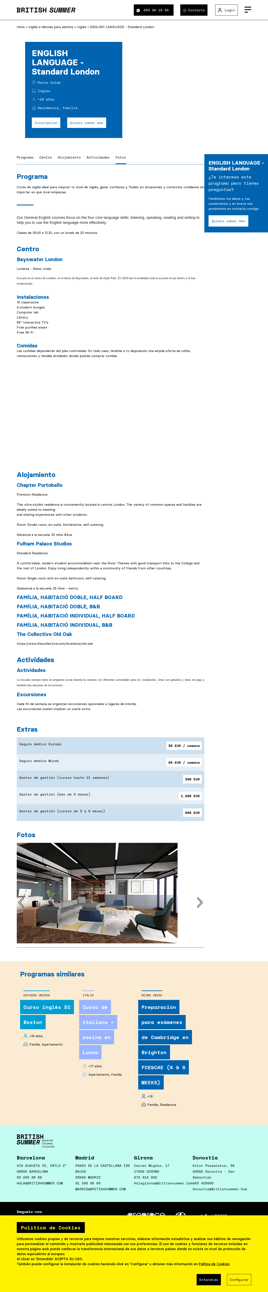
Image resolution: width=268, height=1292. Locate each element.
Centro (45, 157)
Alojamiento (69, 157)
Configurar (239, 1279)
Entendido (208, 1279)
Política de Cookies (214, 1264)
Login (230, 10)
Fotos (121, 157)
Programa (25, 157)
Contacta (196, 10)
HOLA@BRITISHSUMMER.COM (40, 1183)
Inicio (21, 27)
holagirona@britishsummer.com (163, 1183)
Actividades (98, 157)
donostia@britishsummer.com (220, 1188)
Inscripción (46, 122)
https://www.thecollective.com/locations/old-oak (55, 643)
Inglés (82, 27)
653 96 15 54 (156, 10)
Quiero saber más (86, 122)
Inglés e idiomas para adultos (51, 27)
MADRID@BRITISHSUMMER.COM (100, 1188)
